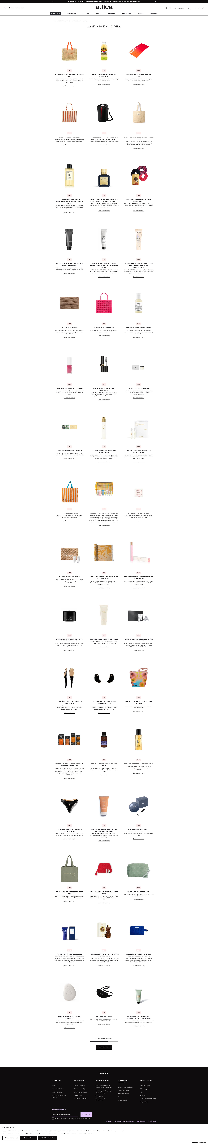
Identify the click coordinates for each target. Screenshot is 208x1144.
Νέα (141, 1092)
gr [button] (4, 8)
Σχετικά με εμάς (145, 1085)
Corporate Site (144, 1102)
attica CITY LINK (57, 1085)
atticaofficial (121, 1121)
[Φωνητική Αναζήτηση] (188, 8)
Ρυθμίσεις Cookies (10, 1137)
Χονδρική (143, 1095)
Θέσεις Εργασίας (145, 1089)
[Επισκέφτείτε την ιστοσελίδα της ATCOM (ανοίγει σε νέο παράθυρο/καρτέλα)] (199, 1142)
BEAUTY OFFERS (74, 21)
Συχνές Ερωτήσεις (123, 1090)
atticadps (109, 1121)
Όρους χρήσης (67, 1118)
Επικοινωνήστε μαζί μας (125, 1087)
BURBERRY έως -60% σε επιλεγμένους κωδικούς (92, 1)
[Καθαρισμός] (186, 8)
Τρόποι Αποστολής (79, 1089)
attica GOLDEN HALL (58, 1089)
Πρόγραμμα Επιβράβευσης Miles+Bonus (100, 1098)
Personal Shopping (124, 1097)
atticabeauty (129, 1121)
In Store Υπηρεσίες (123, 1093)
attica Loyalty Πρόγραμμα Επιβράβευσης (104, 1091)
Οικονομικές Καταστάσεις (148, 1098)
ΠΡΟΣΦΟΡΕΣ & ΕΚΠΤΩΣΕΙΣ (63, 21)
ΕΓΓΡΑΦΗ (85, 1114)
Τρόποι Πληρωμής (79, 1085)
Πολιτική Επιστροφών (80, 1092)
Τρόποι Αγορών (123, 1100)
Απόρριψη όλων (28, 1137)
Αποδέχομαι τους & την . (73, 1118)
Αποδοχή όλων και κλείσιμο (47, 1137)
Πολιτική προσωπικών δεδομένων (82, 1118)
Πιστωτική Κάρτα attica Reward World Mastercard (104, 1086)
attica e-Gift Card (81, 1098)
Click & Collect (78, 1095)
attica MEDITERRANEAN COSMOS (59, 1096)
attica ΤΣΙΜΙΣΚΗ (57, 1092)
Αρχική (53, 21)
